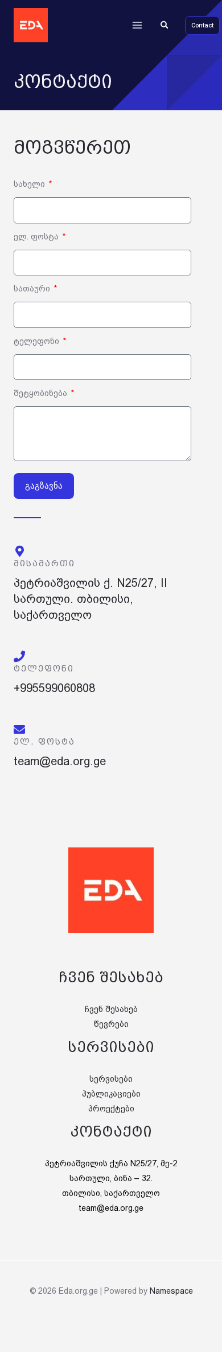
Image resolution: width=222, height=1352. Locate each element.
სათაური (33, 288)
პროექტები (111, 1108)
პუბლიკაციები (111, 1093)
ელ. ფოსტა (37, 236)
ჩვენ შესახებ (111, 1009)
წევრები (111, 1024)
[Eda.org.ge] (31, 25)
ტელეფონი (37, 341)
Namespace (171, 1290)
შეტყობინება (41, 393)
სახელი (30, 184)
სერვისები (111, 1078)
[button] (165, 25)
